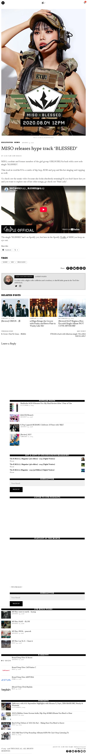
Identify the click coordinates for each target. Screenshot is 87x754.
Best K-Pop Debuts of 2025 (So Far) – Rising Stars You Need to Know (38, 723)
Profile (63, 237)
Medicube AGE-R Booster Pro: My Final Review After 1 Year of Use (46, 403)
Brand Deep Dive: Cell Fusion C (24, 667)
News (17, 143)
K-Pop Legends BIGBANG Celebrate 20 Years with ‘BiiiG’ (42, 425)
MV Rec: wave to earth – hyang (24, 612)
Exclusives (7, 143)
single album (21, 262)
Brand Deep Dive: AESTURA (23, 677)
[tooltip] (67, 268)
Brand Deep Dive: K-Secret (22, 658)
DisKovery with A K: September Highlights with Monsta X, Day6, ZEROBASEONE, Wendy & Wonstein (47, 704)
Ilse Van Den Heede (13, 156)
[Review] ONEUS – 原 (10, 321)
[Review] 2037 (25, 435)
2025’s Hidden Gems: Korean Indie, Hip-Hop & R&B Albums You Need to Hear (42, 713)
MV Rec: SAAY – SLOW (21, 622)
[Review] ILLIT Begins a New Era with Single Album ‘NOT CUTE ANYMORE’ (71, 323)
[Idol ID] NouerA (26, 415)
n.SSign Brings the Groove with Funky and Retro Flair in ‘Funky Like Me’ (43, 323)
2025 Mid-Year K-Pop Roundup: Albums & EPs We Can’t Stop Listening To (40, 733)
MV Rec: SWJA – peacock (21, 631)
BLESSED (5, 262)
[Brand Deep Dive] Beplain (22, 687)
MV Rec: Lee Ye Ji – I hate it (22, 641)
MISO (12, 262)
